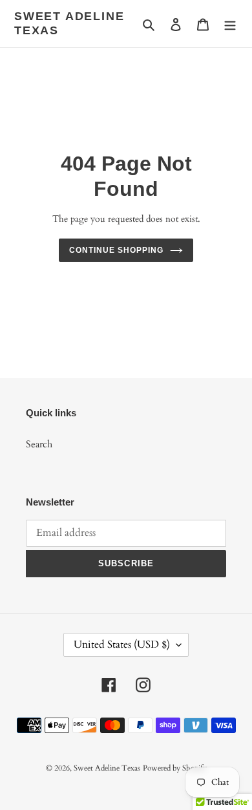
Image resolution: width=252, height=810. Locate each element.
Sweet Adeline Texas (69, 23)
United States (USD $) (122, 644)
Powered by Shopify (175, 768)
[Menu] (230, 23)
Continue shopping (116, 250)
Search (39, 444)
